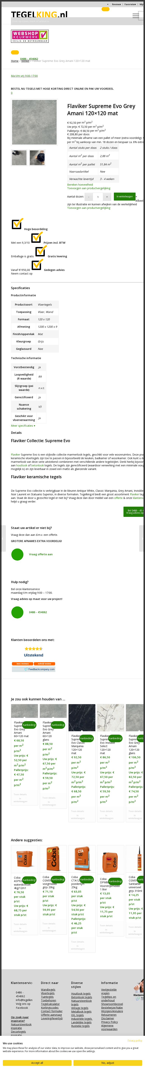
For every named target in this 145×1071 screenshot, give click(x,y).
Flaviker (15, 454)
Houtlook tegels (81, 993)
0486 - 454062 (38, 612)
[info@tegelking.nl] (13, 1000)
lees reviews (23, 664)
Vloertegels (48, 993)
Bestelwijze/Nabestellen (116, 1007)
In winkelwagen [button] (20, 800)
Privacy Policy (109, 1022)
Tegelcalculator (50, 1004)
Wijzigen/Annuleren (113, 1011)
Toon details (20, 794)
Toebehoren (48, 1000)
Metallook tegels (81, 1011)
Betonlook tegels (81, 997)
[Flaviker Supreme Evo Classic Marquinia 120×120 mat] (3, 538)
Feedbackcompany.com (42, 669)
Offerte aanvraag (51, 1015)
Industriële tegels (82, 1018)
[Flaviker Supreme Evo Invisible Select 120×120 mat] (142, 538)
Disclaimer (107, 1018)
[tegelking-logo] (39, 15)
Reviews (116, 4)
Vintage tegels (79, 1008)
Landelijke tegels (81, 1022)
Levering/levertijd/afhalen (56, 1018)
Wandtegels (48, 989)
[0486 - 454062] (17, 612)
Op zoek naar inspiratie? (20, 1019)
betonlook (37, 465)
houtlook (21, 465)
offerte (118, 498)
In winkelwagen (125, 196)
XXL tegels (77, 1015)
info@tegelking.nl (26, 1000)
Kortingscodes (50, 1007)
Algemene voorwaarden (109, 1027)
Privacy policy (135, 1040)
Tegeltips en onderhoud (108, 998)
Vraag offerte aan (41, 554)
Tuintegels (47, 997)
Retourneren (108, 1015)
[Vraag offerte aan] (17, 554)
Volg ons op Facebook (23, 1005)
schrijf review (44, 664)
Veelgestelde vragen (109, 991)
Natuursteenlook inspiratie (21, 1026)
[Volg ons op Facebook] (13, 1004)
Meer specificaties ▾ (23, 425)
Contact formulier (51, 1011)
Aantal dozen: (75, 196)
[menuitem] (116, 4)
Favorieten (130, 4)
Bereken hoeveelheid (80, 184)
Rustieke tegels (80, 1026)
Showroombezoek (112, 1004)
